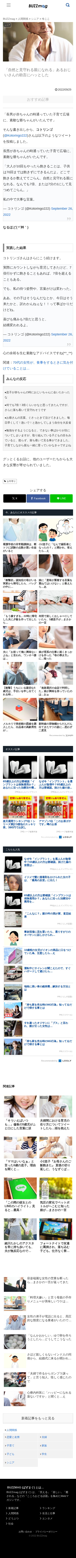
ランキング (48, 1508)
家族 (44, 1445)
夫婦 (44, 1437)
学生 (44, 1454)
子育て (10, 1445)
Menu (9, 5)
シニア (10, 1462)
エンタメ (47, 1518)
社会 (10, 1523)
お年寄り (11, 481)
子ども (10, 1454)
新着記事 (13, 1508)
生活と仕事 (48, 1513)
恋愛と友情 (13, 1437)
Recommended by (57, 735)
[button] (6, 971)
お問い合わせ (25, 1531)
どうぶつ (13, 1518)
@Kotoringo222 (15, 135)
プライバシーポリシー (46, 1531)
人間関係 (12, 1430)
